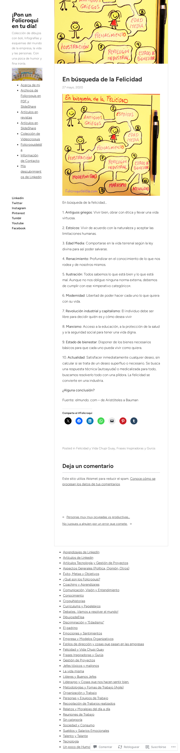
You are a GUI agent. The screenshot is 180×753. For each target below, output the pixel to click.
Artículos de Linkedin (78, 558)
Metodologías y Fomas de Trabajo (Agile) (93, 687)
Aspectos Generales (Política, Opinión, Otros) (96, 568)
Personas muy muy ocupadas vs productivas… (98, 517)
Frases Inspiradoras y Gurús (136, 448)
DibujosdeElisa (73, 617)
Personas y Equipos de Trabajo (85, 698)
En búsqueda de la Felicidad (102, 79)
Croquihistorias (74, 601)
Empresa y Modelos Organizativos (88, 639)
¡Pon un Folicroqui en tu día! (25, 20)
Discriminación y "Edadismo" (83, 622)
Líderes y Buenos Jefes (79, 677)
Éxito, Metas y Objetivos (81, 574)
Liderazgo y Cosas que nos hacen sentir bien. (96, 682)
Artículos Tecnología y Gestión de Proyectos (95, 563)
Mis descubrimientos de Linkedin (31, 171)
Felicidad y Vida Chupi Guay (95, 448)
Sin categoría (72, 720)
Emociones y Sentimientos (82, 633)
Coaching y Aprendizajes (81, 585)
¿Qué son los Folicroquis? (81, 579)
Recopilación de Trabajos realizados (89, 704)
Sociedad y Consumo (79, 725)
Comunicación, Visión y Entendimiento (91, 590)
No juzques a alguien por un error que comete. (95, 524)
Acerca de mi (30, 85)
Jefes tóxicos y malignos (81, 666)
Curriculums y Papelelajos (82, 606)
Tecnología (71, 741)
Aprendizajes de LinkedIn (81, 552)
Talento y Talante (75, 736)
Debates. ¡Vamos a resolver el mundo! (90, 612)
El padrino (70, 628)
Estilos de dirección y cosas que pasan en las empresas (103, 644)
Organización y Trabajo (80, 693)
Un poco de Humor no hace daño (87, 747)
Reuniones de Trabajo (78, 714)
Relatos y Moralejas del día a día (86, 709)
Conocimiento (73, 595)
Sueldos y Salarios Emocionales (86, 731)
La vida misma (73, 671)
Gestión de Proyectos (79, 660)
